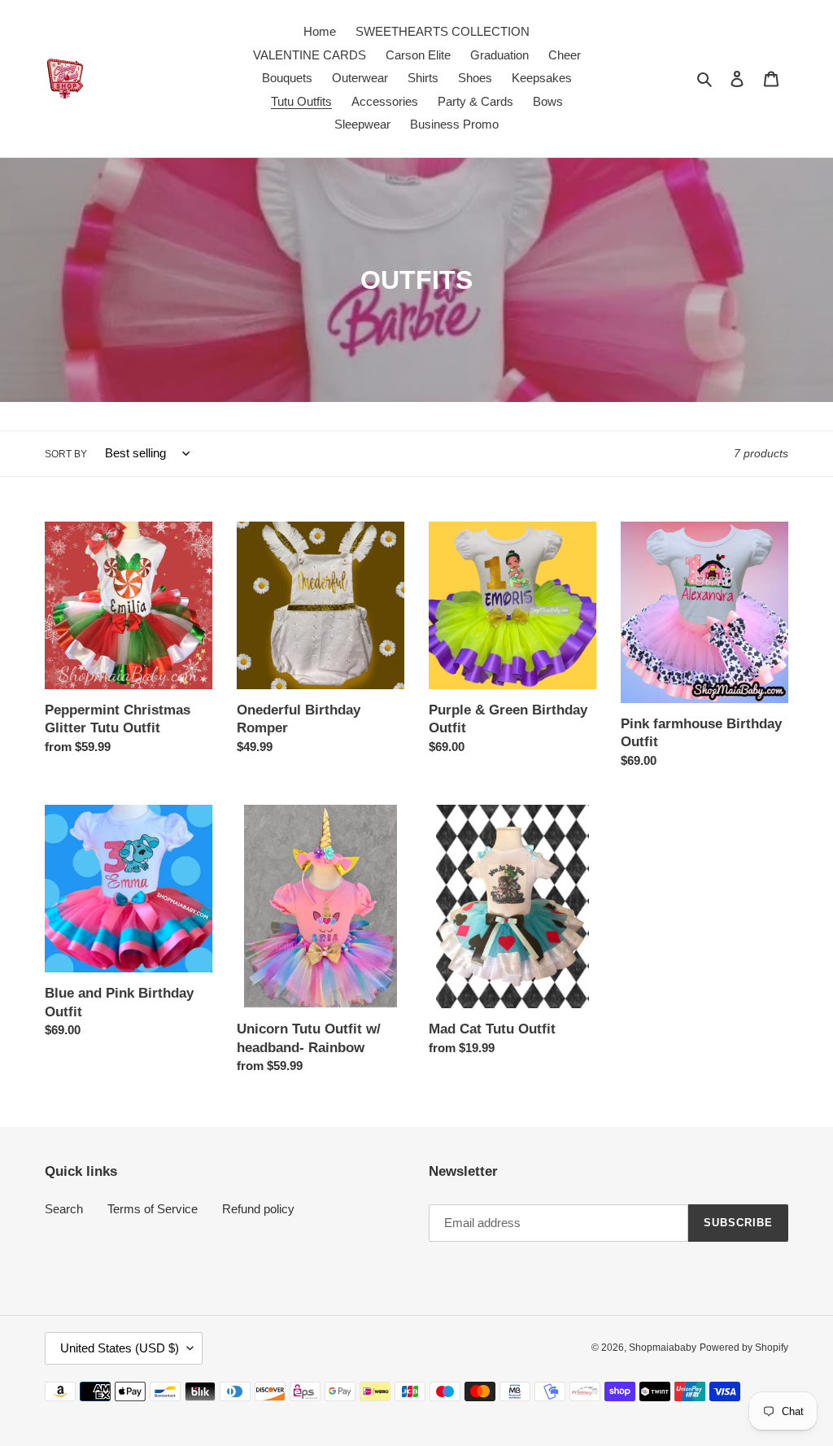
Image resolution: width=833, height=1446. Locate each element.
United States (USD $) (119, 1348)
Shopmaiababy (662, 1347)
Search (64, 1209)
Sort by (66, 454)
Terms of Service (152, 1209)
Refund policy (258, 1209)
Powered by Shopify (744, 1347)
